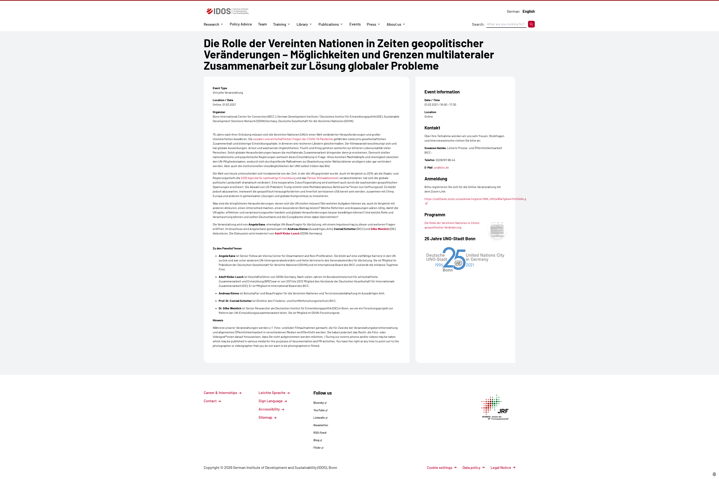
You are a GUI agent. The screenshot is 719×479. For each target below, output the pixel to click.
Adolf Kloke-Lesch (287, 233)
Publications (328, 24)
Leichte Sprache (272, 392)
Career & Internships (221, 392)
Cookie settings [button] (439, 467)
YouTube (319, 410)
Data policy (471, 467)
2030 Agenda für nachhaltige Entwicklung (268, 178)
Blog (316, 440)
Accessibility (270, 409)
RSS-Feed (319, 432)
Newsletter (320, 425)
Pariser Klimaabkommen (323, 178)
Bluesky (318, 402)
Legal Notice (501, 467)
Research (211, 24)
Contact (210, 400)
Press (371, 24)
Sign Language (271, 400)
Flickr (317, 447)
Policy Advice (241, 24)
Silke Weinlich (380, 229)
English (529, 11)
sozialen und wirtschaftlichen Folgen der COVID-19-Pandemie (293, 139)
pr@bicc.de (441, 167)
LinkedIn (319, 417)
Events (355, 24)
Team (262, 24)
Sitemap (266, 417)
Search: (478, 24)
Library (302, 24)
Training (279, 24)
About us (394, 24)
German (513, 11)
